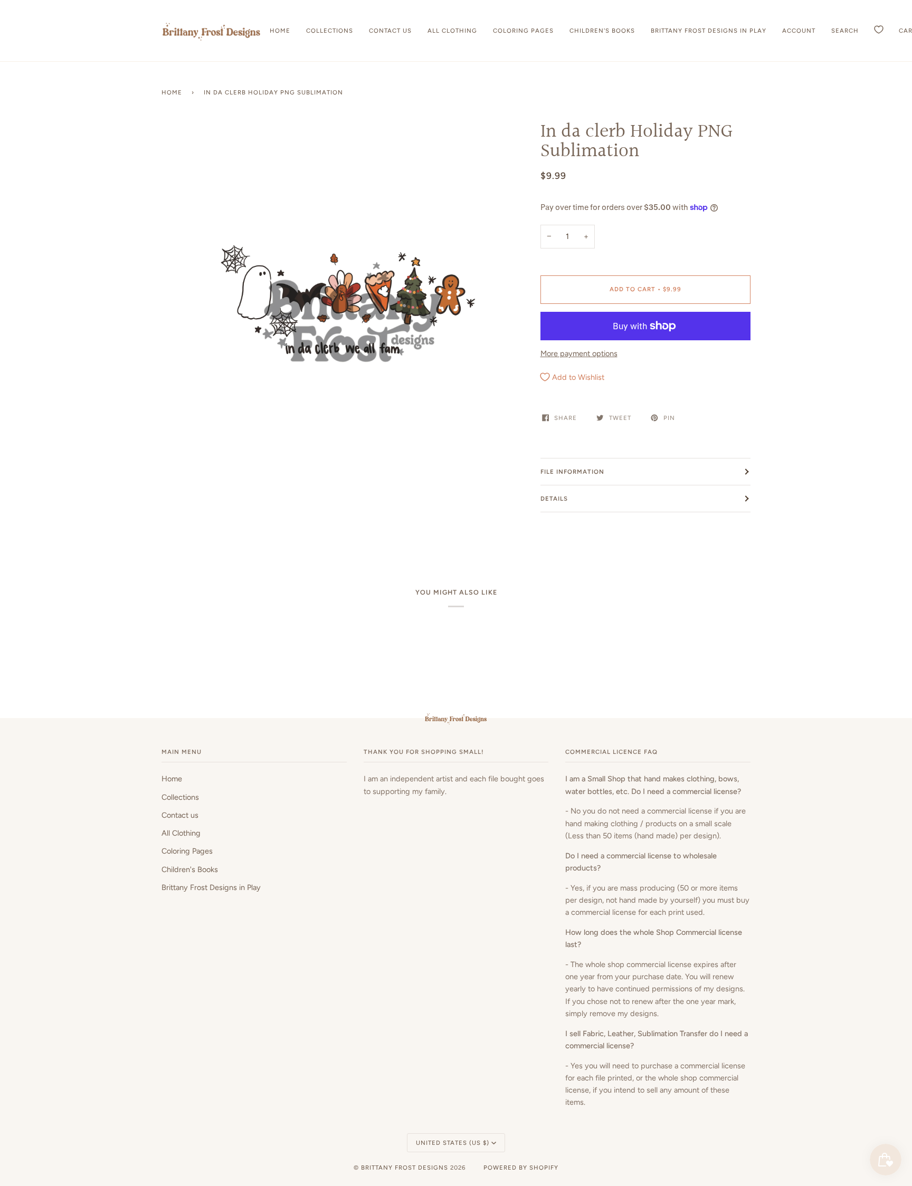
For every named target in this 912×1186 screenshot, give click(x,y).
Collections (180, 797)
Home (172, 92)
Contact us (180, 815)
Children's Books (190, 869)
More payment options (579, 353)
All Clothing (181, 833)
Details (554, 498)
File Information (572, 471)
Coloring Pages (187, 851)
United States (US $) (452, 1142)
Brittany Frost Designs (404, 1167)
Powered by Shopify (520, 1167)
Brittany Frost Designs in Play (211, 887)
